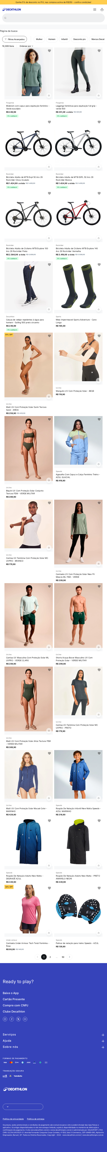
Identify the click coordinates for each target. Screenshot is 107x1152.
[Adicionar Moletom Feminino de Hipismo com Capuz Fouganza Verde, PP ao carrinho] (49, 95)
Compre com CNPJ (15, 1005)
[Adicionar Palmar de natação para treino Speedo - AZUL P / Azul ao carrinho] (98, 933)
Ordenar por (25, 46)
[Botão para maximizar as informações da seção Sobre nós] (102, 1047)
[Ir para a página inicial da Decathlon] (11, 9)
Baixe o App (11, 993)
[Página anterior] (37, 957)
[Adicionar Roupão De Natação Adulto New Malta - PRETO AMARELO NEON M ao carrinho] (98, 865)
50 (63, 957)
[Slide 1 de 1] (28, 71)
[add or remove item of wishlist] (49, 51)
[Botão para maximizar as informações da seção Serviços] (102, 1034)
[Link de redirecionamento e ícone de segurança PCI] (10, 1076)
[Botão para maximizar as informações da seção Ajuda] (102, 1041)
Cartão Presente (14, 999)
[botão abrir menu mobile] (95, 9)
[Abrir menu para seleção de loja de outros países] (23, 1107)
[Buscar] (5, 18)
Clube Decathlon (14, 1011)
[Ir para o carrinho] (102, 9)
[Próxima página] (69, 957)
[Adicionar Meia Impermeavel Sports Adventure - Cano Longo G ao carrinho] (98, 309)
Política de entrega (35, 1119)
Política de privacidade (13, 1119)
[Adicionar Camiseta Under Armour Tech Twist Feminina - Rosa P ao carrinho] (49, 933)
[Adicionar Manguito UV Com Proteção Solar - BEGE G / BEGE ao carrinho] (98, 380)
